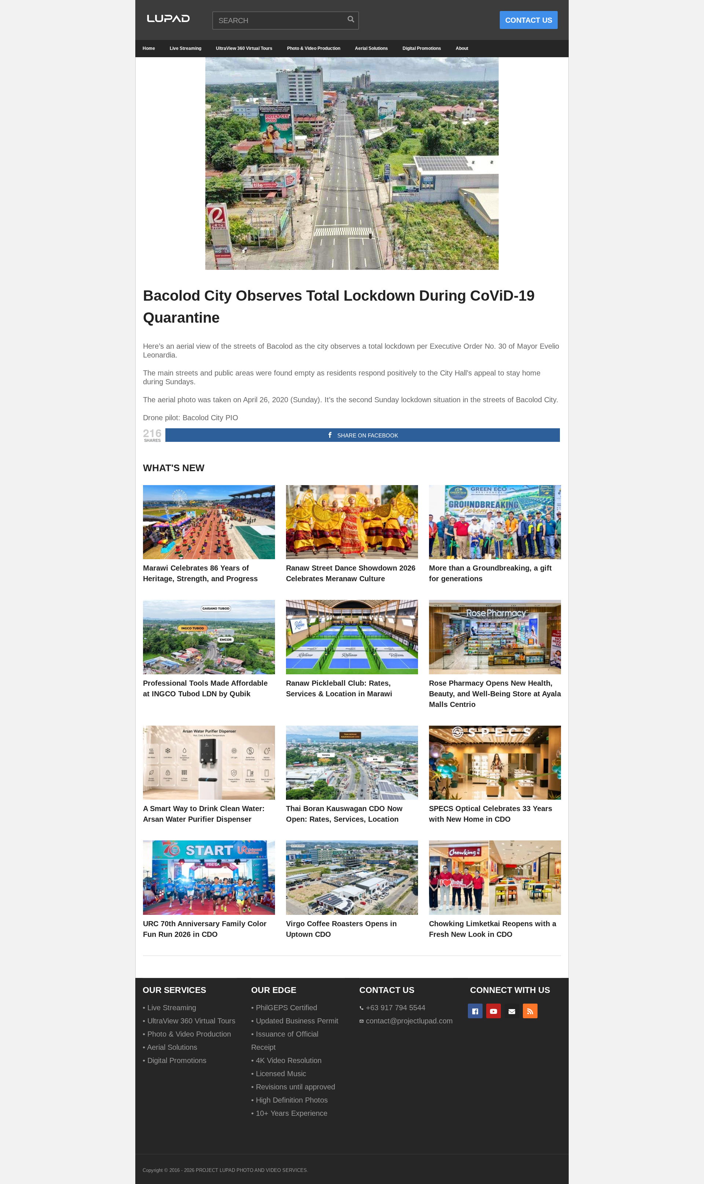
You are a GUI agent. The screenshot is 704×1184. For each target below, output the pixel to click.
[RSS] (530, 1011)
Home (149, 48)
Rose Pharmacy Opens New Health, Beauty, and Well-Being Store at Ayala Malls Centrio (495, 693)
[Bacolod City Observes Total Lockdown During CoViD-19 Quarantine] (209, 522)
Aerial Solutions (371, 48)
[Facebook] (475, 1011)
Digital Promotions (422, 48)
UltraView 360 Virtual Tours (244, 48)
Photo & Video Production (313, 48)
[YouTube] (493, 1011)
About (462, 48)
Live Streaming (185, 48)
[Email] (512, 1011)
